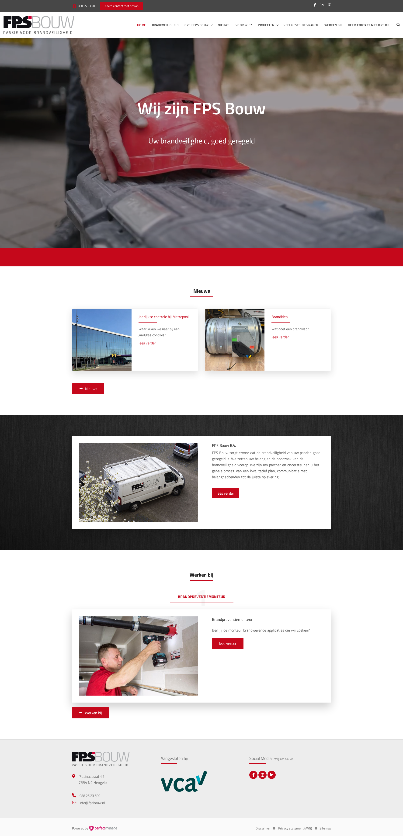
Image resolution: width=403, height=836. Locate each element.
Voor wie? (244, 25)
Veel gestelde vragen (301, 25)
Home (141, 25)
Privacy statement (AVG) (295, 828)
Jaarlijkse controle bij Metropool (164, 316)
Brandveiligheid (165, 25)
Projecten (266, 25)
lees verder (147, 343)
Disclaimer (263, 828)
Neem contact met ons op (368, 25)
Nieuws (223, 25)
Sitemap (325, 828)
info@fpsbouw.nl (92, 802)
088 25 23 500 (87, 5)
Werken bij (333, 25)
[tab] (201, 597)
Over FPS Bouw (196, 25)
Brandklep (279, 316)
